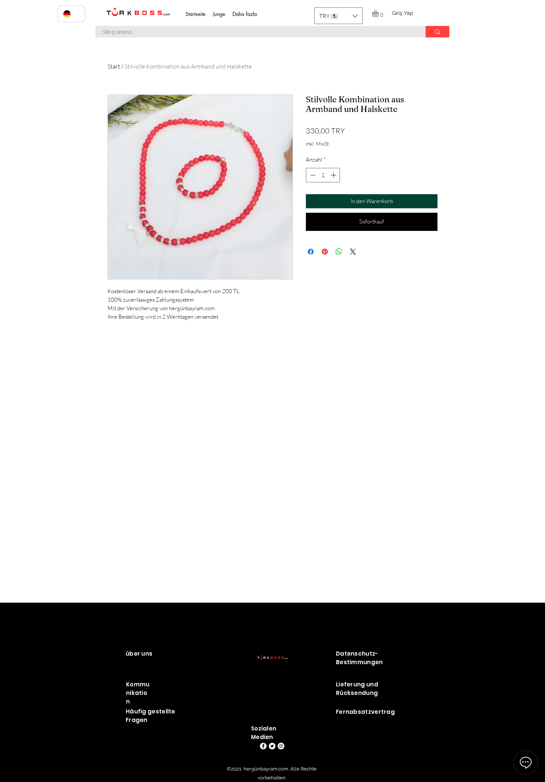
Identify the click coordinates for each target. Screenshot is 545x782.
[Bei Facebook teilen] (310, 251)
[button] (338, 15)
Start (114, 66)
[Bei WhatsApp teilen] (338, 251)
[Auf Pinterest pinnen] (324, 251)
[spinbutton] (323, 175)
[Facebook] (263, 746)
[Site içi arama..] (437, 31)
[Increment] (334, 175)
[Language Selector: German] (71, 14)
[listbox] (338, 15)
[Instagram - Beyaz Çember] (281, 746)
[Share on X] (353, 251)
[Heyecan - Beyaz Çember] (272, 746)
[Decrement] (312, 175)
